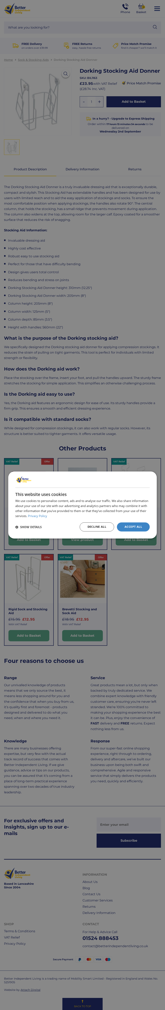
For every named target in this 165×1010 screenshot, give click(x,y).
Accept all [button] (133, 527)
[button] (28, 527)
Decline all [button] (97, 527)
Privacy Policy (37, 516)
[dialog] (82, 504)
